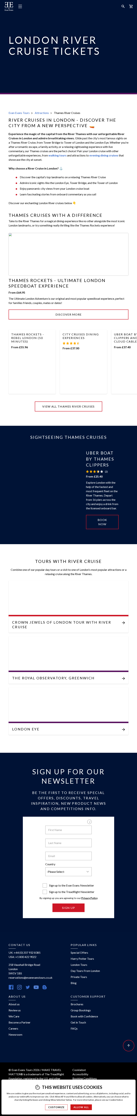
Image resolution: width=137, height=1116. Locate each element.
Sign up (68, 907)
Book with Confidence (84, 1016)
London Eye (25, 729)
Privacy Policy (89, 898)
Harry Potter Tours (82, 958)
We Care (14, 1016)
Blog (74, 983)
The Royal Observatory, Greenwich (53, 678)
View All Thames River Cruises (68, 406)
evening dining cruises (103, 155)
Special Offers (79, 952)
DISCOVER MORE (68, 314)
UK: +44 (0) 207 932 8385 (24, 952)
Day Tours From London (85, 970)
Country (50, 864)
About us (14, 1004)
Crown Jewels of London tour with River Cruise (61, 624)
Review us (15, 1010)
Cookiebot (79, 1070)
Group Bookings (81, 1010)
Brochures (77, 1004)
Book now (102, 522)
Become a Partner (20, 1022)
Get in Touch (78, 1022)
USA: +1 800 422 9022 (22, 956)
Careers (13, 1028)
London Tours (79, 964)
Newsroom (15, 1034)
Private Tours (79, 976)
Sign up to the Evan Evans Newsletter (71, 885)
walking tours (58, 155)
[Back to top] (128, 1045)
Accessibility (80, 1074)
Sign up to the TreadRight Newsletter (71, 891)
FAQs (74, 1028)
